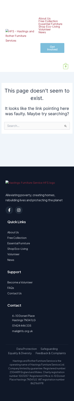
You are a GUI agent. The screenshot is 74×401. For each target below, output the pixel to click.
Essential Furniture (50, 24)
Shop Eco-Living (49, 26)
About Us (45, 18)
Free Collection (48, 21)
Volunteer (45, 29)
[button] (66, 6)
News (42, 32)
